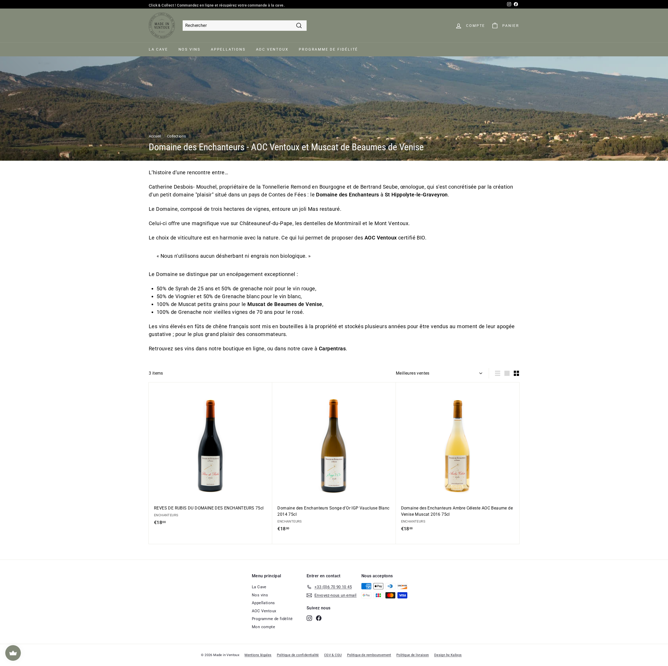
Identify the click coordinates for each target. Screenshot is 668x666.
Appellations (228, 49)
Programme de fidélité (328, 49)
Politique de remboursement (369, 655)
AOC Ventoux (272, 49)
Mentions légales (257, 655)
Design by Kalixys (448, 655)
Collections (176, 136)
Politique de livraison (412, 655)
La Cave (158, 49)
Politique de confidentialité (298, 655)
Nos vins (189, 49)
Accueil (155, 136)
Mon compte (263, 627)
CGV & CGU (333, 655)
